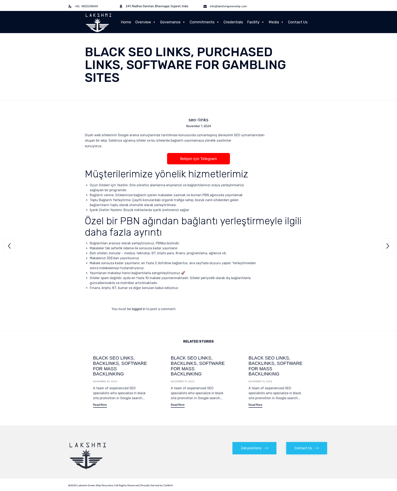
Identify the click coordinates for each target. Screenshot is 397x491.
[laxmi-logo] (87, 469)
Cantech (168, 485)
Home (126, 22)
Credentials (233, 22)
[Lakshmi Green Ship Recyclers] (98, 22)
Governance (170, 22)
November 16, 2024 (260, 381)
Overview (143, 22)
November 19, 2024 (182, 381)
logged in (138, 309)
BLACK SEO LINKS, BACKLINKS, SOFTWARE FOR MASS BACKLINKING (120, 366)
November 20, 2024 (105, 381)
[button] (100, 405)
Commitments (202, 22)
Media (274, 22)
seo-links (198, 120)
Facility (253, 22)
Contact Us (297, 22)
